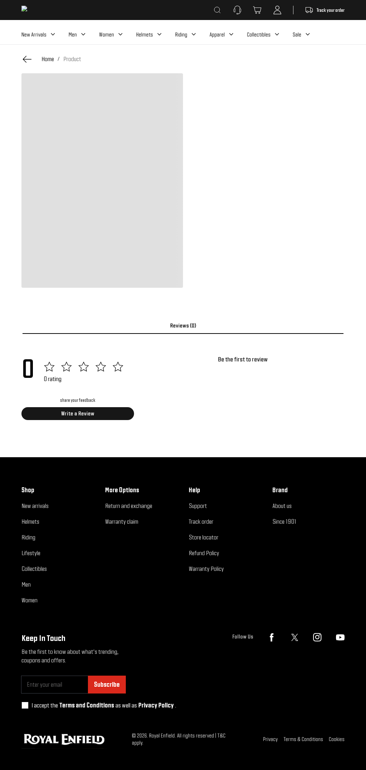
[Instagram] (317, 637)
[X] (294, 637)
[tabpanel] (183, 390)
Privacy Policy (156, 705)
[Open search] (217, 10)
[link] (72, 59)
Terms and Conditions (86, 705)
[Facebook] (271, 637)
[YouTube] (340, 637)
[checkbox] (25, 705)
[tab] (183, 325)
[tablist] (183, 325)
